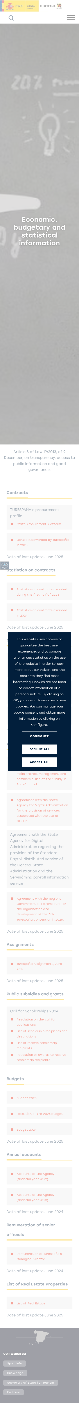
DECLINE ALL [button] (40, 749)
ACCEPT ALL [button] (39, 762)
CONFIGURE (39, 736)
